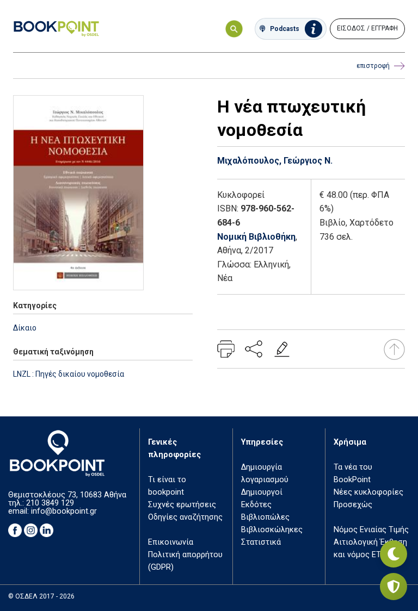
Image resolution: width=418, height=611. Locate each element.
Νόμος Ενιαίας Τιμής (371, 529)
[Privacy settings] (393, 586)
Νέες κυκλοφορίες (368, 492)
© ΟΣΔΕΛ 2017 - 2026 (41, 596)
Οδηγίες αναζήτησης (185, 517)
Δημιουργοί (261, 492)
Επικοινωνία (170, 542)
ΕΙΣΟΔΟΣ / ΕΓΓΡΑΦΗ (367, 28)
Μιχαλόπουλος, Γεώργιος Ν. (275, 160)
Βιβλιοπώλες (265, 517)
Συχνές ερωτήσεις (182, 504)
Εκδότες (256, 504)
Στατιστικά (261, 542)
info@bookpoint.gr (64, 511)
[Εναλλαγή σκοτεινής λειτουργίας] (393, 554)
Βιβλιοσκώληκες (272, 529)
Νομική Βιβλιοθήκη (256, 237)
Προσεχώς (353, 504)
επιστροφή (373, 66)
